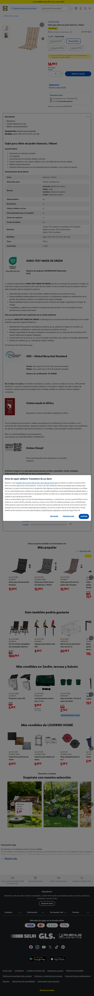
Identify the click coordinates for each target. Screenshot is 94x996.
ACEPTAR (84, 516)
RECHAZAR (54, 516)
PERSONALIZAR (68, 516)
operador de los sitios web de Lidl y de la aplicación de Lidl (36, 483)
